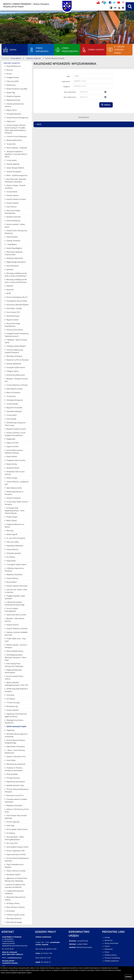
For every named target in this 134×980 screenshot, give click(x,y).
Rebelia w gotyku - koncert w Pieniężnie (16, 646)
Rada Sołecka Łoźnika (14, 488)
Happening (10, 730)
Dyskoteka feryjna (12, 316)
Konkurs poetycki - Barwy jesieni (15, 225)
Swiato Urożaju (11, 478)
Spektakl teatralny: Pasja (15, 785)
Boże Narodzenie (12, 266)
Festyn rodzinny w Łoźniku (16, 871)
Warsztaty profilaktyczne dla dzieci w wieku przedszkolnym (16, 274)
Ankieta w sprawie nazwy (15, 915)
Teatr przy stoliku (12, 81)
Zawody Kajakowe (12, 164)
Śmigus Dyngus (11, 517)
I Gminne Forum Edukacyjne (16, 136)
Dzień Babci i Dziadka (14, 308)
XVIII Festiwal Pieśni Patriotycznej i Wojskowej (14, 665)
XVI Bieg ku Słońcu (13, 903)
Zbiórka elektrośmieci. (14, 140)
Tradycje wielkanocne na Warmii (14, 525)
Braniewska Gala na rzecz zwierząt (15, 472)
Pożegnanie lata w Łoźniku (15, 460)
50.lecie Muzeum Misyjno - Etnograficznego (15, 741)
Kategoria (66, 87)
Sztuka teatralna (12, 237)
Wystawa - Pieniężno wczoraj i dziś (16, 380)
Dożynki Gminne (12, 625)
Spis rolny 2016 (12, 843)
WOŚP (8, 293)
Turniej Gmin (11, 144)
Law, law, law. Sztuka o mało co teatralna (16, 590)
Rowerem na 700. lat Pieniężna (17, 360)
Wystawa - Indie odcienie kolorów (14, 619)
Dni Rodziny (10, 557)
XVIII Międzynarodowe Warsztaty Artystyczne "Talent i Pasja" (16, 657)
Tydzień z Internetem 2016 (16, 756)
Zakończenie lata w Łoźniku (16, 615)
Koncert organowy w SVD (15, 851)
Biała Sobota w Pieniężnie (15, 746)
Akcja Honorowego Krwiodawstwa (12, 211)
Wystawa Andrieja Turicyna (16, 429)
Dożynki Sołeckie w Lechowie (16, 628)
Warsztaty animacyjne (14, 356)
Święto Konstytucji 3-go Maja (16, 89)
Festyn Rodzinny (12, 549)
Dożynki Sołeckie (12, 195)
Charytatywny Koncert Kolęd (16, 301)
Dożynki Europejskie (13, 171)
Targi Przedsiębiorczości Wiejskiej (14, 865)
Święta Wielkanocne (13, 66)
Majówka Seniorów (13, 100)
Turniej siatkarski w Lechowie (17, 385)
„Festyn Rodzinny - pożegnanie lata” (16, 483)
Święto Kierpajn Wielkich (15, 168)
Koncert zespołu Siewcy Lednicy (14, 677)
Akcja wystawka (12, 774)
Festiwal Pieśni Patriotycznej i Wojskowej (16, 231)
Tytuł (68, 76)
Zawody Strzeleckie (13, 241)
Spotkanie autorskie (13, 217)
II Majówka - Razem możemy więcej (16, 341)
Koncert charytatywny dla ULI (17, 297)
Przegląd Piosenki (12, 77)
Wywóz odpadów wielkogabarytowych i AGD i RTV (16, 683)
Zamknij (128, 976)
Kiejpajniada (10, 439)
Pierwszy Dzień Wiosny (14, 330)
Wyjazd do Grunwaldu (14, 407)
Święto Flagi (10, 92)
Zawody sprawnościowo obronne (14, 105)
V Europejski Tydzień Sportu (16, 564)
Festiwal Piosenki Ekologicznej (17, 118)
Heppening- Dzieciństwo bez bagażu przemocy (16, 715)
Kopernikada (10, 561)
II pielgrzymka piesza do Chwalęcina (14, 892)
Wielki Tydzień (11, 520)
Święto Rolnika (11, 456)
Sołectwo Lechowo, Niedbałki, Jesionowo (16, 633)
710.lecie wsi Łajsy (13, 702)
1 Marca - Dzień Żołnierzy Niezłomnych (15, 751)
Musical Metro (11, 582)
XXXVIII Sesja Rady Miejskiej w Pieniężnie (16, 690)
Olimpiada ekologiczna (14, 400)
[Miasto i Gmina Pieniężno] (67, 5)
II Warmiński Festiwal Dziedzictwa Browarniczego (14, 603)
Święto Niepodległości (14, 248)
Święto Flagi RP (11, 534)
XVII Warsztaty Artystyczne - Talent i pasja (15, 424)
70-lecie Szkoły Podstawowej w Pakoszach (17, 859)
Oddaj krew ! (11, 121)
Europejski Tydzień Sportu (15, 367)
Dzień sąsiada (11, 419)
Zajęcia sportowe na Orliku (16, 854)
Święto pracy (11, 85)
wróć (39, 124)
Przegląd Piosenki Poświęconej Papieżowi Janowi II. (16, 334)
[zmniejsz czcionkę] (115, 8)
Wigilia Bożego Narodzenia (16, 262)
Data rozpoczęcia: (70, 92)
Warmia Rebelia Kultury (14, 651)
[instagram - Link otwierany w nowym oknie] (123, 3)
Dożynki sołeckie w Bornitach (17, 586)
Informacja (10, 695)
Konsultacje (10, 911)
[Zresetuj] (119, 8)
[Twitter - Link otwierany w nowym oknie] (114, 3)
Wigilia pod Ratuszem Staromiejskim (13, 671)
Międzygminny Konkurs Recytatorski (14, 721)
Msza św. (9, 70)
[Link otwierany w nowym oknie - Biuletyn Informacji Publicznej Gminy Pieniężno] (98, 2)
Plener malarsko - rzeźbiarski (16, 148)
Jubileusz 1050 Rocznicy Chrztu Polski (17, 810)
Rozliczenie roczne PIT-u (15, 795)
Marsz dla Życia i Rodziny (15, 907)
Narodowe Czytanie (13, 874)
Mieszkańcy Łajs (12, 706)
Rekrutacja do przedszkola (15, 764)
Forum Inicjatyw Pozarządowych (11, 609)
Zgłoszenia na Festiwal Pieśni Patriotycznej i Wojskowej (16, 879)
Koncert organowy (13, 822)
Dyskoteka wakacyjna (14, 411)
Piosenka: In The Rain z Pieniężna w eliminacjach (14, 769)
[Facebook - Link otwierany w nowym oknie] (110, 3)
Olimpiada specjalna (13, 553)
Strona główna (16, 58)
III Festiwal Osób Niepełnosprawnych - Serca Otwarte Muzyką (14, 510)
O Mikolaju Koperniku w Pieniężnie (14, 569)
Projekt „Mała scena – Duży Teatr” (15, 639)
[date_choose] (105, 92)
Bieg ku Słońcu (11, 110)
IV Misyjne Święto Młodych (16, 346)
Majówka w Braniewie (14, 574)
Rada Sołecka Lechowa (14, 389)
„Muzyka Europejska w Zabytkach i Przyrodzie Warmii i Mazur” (16, 154)
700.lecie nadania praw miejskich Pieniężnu (14, 351)
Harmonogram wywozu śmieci (17, 847)
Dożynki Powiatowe (13, 498)
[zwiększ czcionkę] (123, 8)
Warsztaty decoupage (14, 922)
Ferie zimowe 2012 (13, 312)
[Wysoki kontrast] (111, 8)
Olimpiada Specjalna (13, 114)
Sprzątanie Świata (12, 468)
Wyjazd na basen (12, 320)
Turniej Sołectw (11, 192)
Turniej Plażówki (12, 404)
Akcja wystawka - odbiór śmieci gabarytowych (14, 838)
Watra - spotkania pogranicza (16, 175)
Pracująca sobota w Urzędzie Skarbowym (16, 800)
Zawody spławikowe (13, 364)
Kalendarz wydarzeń (33, 58)
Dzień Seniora (11, 207)
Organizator (66, 81)
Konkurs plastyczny (13, 220)
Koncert (9, 74)
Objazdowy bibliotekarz (14, 546)
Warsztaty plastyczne (13, 918)
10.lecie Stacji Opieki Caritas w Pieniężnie (16, 503)
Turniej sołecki (11, 160)
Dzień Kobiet (10, 760)
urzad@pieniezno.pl (14, 958)
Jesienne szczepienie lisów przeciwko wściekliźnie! (15, 885)
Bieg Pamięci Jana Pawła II (15, 782)
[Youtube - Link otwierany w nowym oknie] (119, 3)
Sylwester (9, 269)
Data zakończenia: (70, 97)
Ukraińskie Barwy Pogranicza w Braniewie (16, 735)
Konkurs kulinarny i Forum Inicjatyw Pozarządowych (15, 434)
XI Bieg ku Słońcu (12, 371)
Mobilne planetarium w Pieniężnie (14, 493)
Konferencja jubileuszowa (15, 375)
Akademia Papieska (13, 96)
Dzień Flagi (10, 825)
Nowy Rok (10, 289)
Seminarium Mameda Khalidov (17, 305)
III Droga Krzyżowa (13, 778)
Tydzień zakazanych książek (16, 726)
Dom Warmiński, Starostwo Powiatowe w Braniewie (15, 180)
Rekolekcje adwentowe (14, 258)
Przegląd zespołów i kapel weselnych (15, 597)
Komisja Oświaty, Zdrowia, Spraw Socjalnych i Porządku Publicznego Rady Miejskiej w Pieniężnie (15, 129)
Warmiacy (10, 530)
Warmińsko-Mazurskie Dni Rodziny (15, 898)
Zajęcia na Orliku (12, 443)
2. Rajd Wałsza (11, 244)
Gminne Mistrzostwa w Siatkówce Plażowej (14, 451)
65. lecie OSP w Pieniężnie (15, 538)
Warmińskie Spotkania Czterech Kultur (14, 253)
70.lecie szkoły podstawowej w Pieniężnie (17, 790)
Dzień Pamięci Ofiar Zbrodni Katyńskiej (16, 816)
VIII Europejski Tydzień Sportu (17, 829)
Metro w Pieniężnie (13, 392)
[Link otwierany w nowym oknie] (104, 2)
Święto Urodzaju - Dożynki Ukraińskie (15, 186)
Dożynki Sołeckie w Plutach (16, 199)
